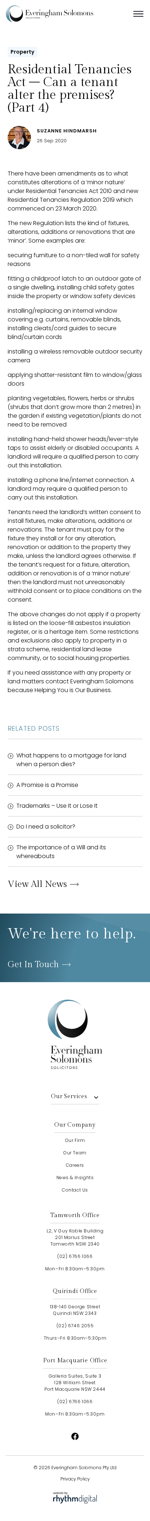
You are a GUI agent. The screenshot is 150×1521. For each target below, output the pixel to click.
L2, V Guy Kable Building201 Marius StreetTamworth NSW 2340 (75, 1237)
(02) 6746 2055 (75, 1326)
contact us (75, 1190)
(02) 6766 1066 (74, 1256)
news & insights (75, 1177)
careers (75, 1165)
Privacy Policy (75, 1479)
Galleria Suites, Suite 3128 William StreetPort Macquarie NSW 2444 (75, 1382)
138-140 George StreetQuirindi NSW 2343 (75, 1310)
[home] (60, 13)
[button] (138, 14)
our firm (75, 1140)
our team (75, 1153)
